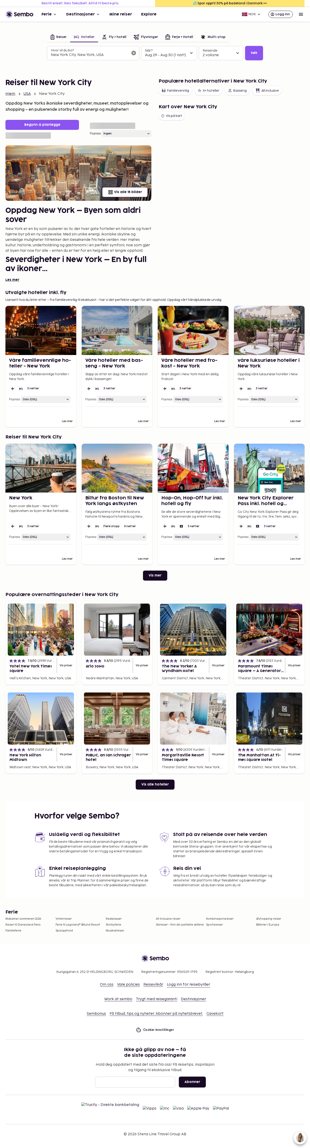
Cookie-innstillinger (158, 1030)
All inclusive (270, 91)
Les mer (12, 279)
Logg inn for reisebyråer (188, 984)
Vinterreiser (64, 919)
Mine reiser (120, 14)
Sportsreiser (214, 924)
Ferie (47, 14)
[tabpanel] (155, 53)
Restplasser (114, 919)
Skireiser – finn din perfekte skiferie (180, 924)
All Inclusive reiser (168, 919)
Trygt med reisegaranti (156, 999)
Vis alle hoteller (155, 784)
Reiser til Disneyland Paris (22, 924)
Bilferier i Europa (267, 924)
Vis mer (155, 575)
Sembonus (96, 1014)
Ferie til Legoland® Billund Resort (78, 924)
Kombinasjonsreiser (220, 919)
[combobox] (89, 55)
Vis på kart (174, 116)
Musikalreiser (115, 930)
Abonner (192, 1081)
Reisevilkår (153, 984)
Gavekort (215, 1014)
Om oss (106, 984)
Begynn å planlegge (42, 124)
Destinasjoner (80, 14)
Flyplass (95, 133)
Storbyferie (113, 924)
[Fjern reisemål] (133, 53)
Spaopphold (64, 930)
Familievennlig (178, 91)
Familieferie (13, 930)
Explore (149, 14)
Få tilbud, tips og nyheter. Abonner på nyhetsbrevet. (156, 1014)
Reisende (210, 51)
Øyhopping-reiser (268, 919)
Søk (254, 52)
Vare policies (128, 984)
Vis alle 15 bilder (128, 192)
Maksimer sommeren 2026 (23, 919)
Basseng (240, 91)
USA (27, 94)
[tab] (58, 37)
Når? (149, 51)
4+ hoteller (211, 91)
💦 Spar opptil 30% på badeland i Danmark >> (230, 3)
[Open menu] (301, 14)
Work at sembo (118, 999)
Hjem (10, 94)
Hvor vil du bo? (62, 50)
